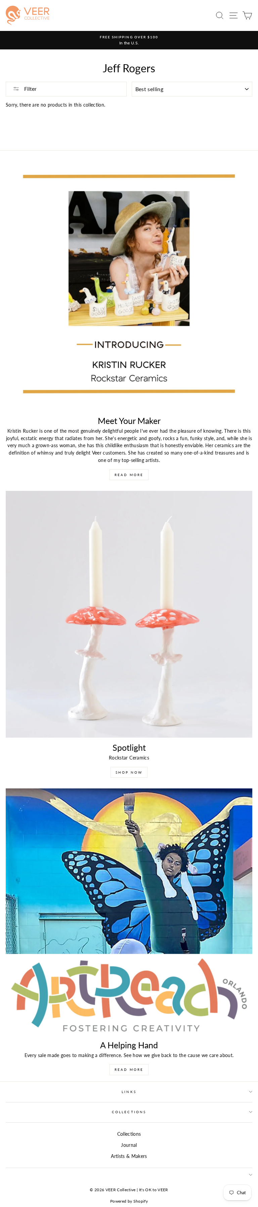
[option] (129, 40)
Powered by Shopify (129, 1201)
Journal (129, 1145)
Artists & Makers (129, 1156)
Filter (30, 88)
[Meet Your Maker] (129, 287)
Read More (129, 475)
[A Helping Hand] (129, 911)
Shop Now (129, 772)
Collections (129, 1112)
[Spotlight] (129, 614)
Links (129, 1092)
